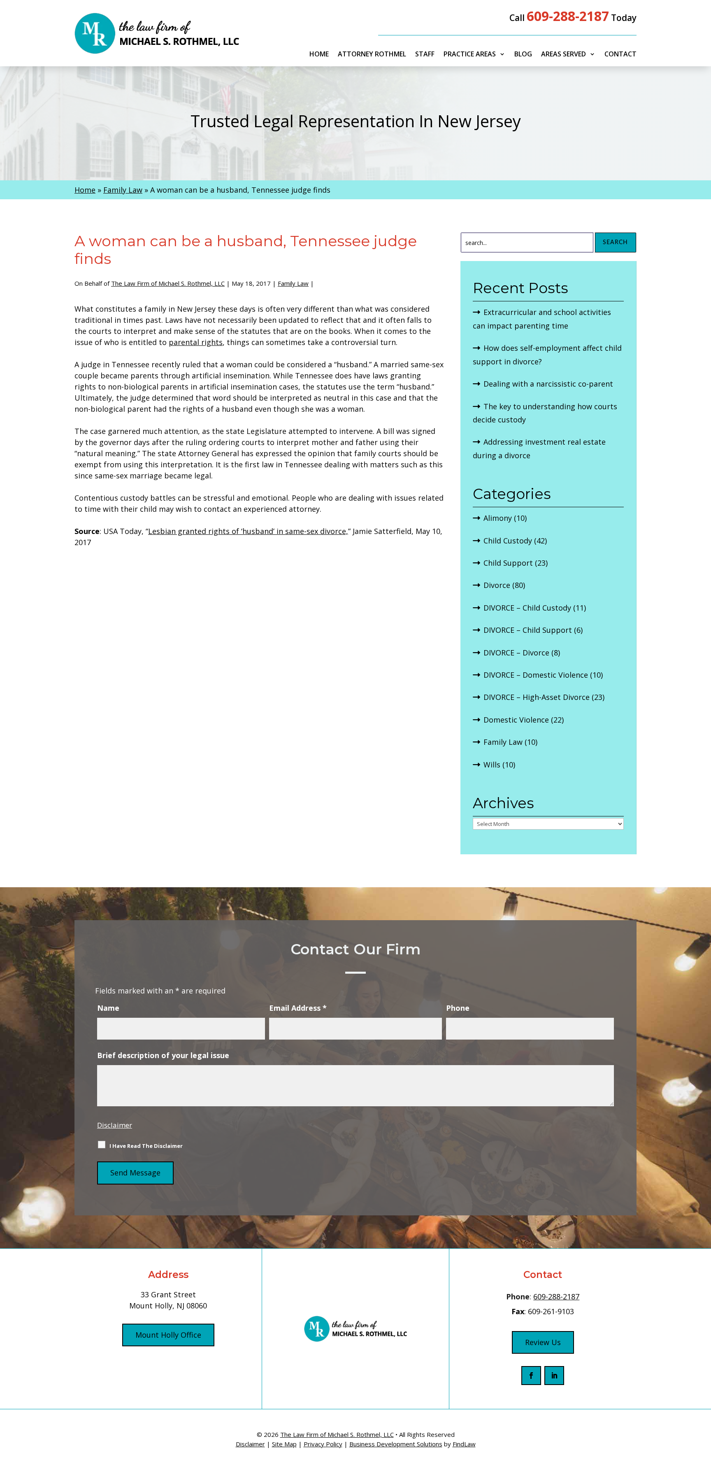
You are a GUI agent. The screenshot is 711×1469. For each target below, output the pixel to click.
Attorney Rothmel (372, 54)
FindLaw (464, 1444)
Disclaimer (114, 1125)
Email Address (298, 1008)
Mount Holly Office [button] (168, 1335)
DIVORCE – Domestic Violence (535, 675)
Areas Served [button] (563, 54)
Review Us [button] (543, 1342)
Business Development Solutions (395, 1444)
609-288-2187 (568, 16)
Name (108, 1008)
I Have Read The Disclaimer (146, 1146)
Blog (523, 54)
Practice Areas (470, 54)
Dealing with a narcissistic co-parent (548, 384)
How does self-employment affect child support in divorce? (547, 354)
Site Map (284, 1444)
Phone (457, 1008)
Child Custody (507, 541)
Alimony (497, 518)
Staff (424, 54)
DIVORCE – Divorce (516, 653)
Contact (620, 54)
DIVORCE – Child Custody (527, 608)
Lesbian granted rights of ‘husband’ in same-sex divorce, (248, 531)
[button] (703, 1409)
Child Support (508, 563)
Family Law (293, 283)
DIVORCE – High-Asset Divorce (536, 697)
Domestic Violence (516, 720)
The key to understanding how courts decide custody (545, 412)
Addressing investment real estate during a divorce (539, 448)
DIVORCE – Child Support (527, 630)
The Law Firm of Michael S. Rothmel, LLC (168, 283)
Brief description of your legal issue (163, 1055)
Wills (491, 764)
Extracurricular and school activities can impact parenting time (542, 318)
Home (319, 54)
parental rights (196, 342)
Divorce (496, 585)
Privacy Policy (323, 1444)
